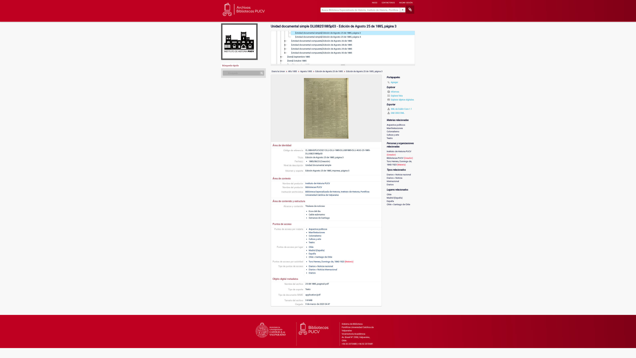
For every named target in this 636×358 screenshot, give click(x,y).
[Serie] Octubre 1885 (296, 61)
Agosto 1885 (306, 71)
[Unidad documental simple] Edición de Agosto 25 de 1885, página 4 (328, 37)
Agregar (394, 82)
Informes (394, 92)
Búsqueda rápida (230, 65)
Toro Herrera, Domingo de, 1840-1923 (326, 261)
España (312, 253)
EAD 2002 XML (397, 113)
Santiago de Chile (323, 257)
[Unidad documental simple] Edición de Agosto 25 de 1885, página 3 (328, 33)
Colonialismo (315, 236)
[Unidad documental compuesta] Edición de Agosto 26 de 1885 (321, 41)
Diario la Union (278, 71)
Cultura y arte (315, 239)
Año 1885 (292, 71)
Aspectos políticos (318, 229)
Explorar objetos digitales (402, 100)
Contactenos (388, 2)
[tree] (343, 47)
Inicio (374, 2)
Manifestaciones (317, 232)
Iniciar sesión (406, 2)
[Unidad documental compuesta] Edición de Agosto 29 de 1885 (321, 49)
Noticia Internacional (327, 269)
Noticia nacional (325, 266)
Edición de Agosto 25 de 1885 (329, 71)
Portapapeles (410, 9)
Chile (311, 247)
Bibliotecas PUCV (313, 187)
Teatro (312, 242)
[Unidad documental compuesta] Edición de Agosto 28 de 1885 (321, 45)
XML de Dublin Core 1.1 (401, 109)
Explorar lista (396, 96)
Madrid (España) (317, 250)
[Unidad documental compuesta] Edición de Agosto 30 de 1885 (321, 53)
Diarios (312, 266)
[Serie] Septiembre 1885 (298, 57)
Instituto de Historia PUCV (317, 183)
